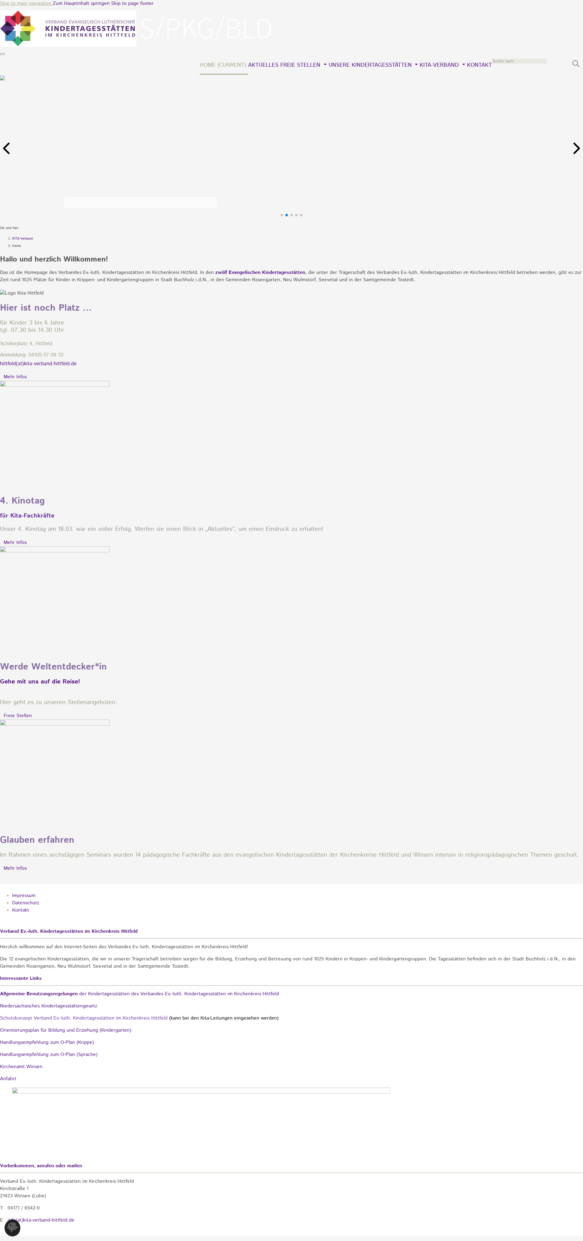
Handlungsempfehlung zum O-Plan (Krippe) (47, 1042)
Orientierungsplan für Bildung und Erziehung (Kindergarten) (65, 1030)
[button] (7, 148)
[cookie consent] (12, 1229)
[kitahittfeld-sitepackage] (136, 45)
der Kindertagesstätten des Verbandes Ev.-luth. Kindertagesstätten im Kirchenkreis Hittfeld (139, 993)
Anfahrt (8, 1078)
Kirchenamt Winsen (21, 1066)
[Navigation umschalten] (2, 54)
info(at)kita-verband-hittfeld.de (41, 1220)
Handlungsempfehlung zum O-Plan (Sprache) (48, 1054)
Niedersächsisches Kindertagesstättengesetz (48, 1006)
